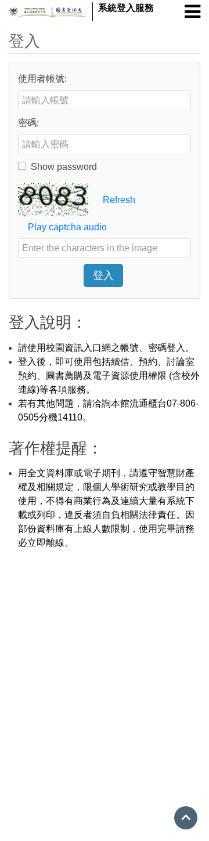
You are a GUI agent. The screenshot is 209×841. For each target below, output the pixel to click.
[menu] (192, 11)
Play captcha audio (66, 227)
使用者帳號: (42, 79)
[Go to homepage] (47, 11)
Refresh (119, 200)
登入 (103, 275)
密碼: (28, 123)
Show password (64, 167)
